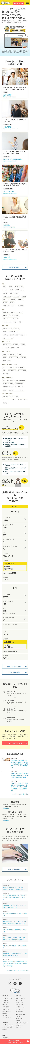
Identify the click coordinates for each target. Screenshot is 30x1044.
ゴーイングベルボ (8, 191)
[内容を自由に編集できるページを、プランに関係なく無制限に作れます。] (25, 519)
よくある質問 (19, 1002)
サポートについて (20, 998)
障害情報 (4, 1029)
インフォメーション (7, 1025)
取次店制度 (5, 1038)
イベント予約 (6, 1007)
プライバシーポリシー (22, 1023)
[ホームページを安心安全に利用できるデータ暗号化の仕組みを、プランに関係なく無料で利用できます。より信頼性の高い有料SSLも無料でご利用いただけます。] (25, 533)
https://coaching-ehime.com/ (9, 161)
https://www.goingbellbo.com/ (10, 193)
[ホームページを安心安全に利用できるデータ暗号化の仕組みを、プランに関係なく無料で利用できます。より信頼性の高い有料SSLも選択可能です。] (25, 611)
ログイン (18, 1027)
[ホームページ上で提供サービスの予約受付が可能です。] (25, 540)
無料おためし (18, 3)
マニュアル (19, 1000)
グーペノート (19, 1009)
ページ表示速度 (6, 1018)
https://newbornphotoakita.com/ (10, 129)
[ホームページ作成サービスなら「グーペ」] (9, 3)
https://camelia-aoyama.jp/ (9, 227)
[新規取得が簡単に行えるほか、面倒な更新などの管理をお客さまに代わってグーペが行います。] (25, 526)
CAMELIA (6, 225)
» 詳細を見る (5, 808)
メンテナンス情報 (7, 1027)
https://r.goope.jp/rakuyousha (9, 259)
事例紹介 (4, 1013)
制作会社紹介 (19, 1011)
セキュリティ (19, 1025)
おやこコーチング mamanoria (12, 159)
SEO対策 (4, 1015)
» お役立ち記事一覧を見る (20, 794)
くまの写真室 (7, 127)
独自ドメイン (6, 1009)
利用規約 (18, 1020)
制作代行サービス (20, 1007)
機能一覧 (4, 1004)
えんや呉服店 (7, 95)
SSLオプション (6, 1011)
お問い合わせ (19, 1004)
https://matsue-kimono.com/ (9, 96)
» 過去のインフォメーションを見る (17, 970)
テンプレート (6, 1002)
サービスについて (7, 998)
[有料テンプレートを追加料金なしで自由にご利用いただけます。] (25, 547)
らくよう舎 (6, 257)
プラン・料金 (6, 1000)
